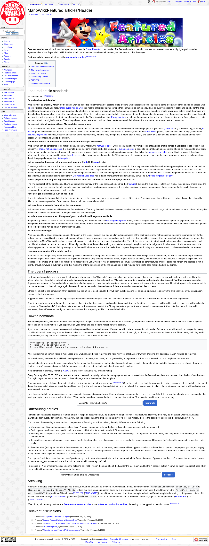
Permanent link (10, 127)
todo (86, 162)
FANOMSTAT (91, 493)
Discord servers (10, 107)
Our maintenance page (83, 176)
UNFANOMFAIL (36, 500)
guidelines (168, 128)
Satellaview (150, 132)
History (76, 4)
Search (4, 27)
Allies (6, 53)
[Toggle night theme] (148, 1)
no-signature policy (76, 57)
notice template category (160, 176)
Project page (35, 4)
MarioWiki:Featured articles (41, 14)
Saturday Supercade (37, 135)
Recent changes (10, 79)
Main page (8, 70)
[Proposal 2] (48, 96)
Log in (203, 1)
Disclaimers (102, 542)
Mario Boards (9, 104)
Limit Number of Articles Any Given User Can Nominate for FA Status (70, 523)
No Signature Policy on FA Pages (56, 517)
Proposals (8, 95)
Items (6, 50)
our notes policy (126, 149)
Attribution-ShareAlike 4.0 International (116, 539)
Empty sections (118, 117)
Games (7, 41)
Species (7, 59)
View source (64, 4)
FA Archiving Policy (50, 527)
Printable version (10, 124)
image (96, 162)
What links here (10, 115)
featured (132, 184)
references (75, 155)
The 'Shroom (9, 92)
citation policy (63, 158)
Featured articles (10, 73)
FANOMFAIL (181, 496)
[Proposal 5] (174, 504)
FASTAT (66, 371)
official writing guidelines (50, 149)
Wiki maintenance (11, 76)
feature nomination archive (77, 504)
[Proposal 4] (78, 492)
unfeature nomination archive (112, 504)
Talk (169, 1)
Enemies (7, 56)
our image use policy (116, 221)
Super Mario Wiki (94, 49)
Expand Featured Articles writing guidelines (60, 520)
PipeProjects (9, 98)
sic (30, 108)
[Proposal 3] (118, 382)
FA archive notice (59, 496)
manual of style (104, 146)
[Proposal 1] (91, 56)
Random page (9, 82)
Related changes (10, 118)
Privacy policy (161, 539)
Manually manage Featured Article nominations (61, 530)
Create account (190, 1)
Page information (10, 130)
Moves (6, 62)
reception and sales (158, 152)
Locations (8, 47)
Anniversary (9, 101)
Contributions (177, 1)
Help (6, 85)
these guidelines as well (71, 108)
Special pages (9, 121)
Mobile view (116, 542)
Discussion (49, 4)
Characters (8, 44)
